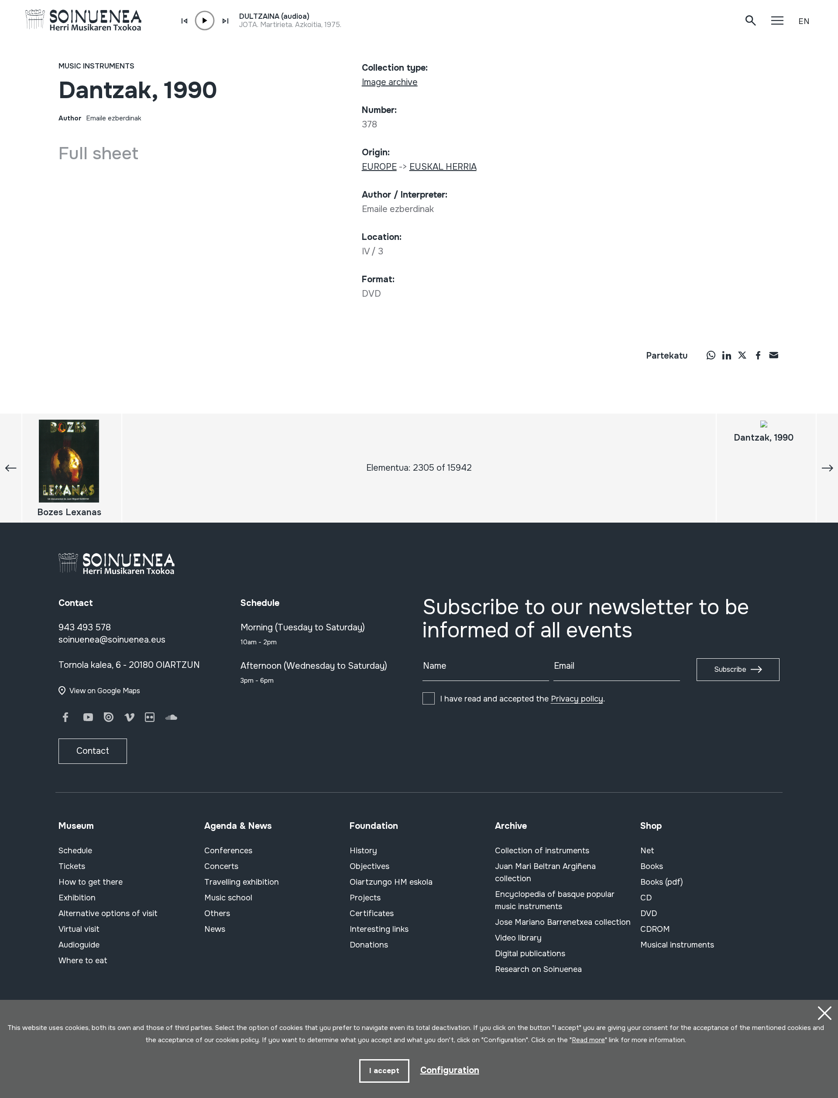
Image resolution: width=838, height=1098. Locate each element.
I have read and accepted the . (522, 699)
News (214, 929)
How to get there (90, 882)
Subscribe (730, 669)
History (363, 850)
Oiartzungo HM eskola (391, 882)
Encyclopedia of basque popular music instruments (555, 900)
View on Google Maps (104, 690)
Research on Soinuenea (538, 969)
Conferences (228, 850)
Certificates (372, 913)
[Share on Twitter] (742, 355)
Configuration (449, 1070)
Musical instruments (677, 945)
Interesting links (379, 929)
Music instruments (96, 66)
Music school (228, 898)
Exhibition (77, 898)
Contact (92, 751)
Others (217, 913)
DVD (648, 913)
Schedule (75, 850)
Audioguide (79, 945)
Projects (365, 898)
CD (646, 898)
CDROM (655, 929)
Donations (369, 945)
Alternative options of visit (108, 913)
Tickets (71, 866)
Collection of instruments (542, 850)
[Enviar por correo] (774, 355)
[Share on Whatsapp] (711, 355)
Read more (588, 1040)
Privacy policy (577, 699)
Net (647, 850)
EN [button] (804, 21)
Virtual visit (79, 929)
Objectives (369, 866)
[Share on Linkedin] (726, 355)
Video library (518, 938)
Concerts (221, 866)
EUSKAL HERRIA (443, 166)
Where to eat (82, 960)
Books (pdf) (661, 882)
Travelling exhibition (241, 882)
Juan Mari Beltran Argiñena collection (545, 872)
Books (651, 866)
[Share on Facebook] (758, 355)
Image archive (390, 82)
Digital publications (530, 953)
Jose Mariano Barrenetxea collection (563, 922)
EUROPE (379, 166)
